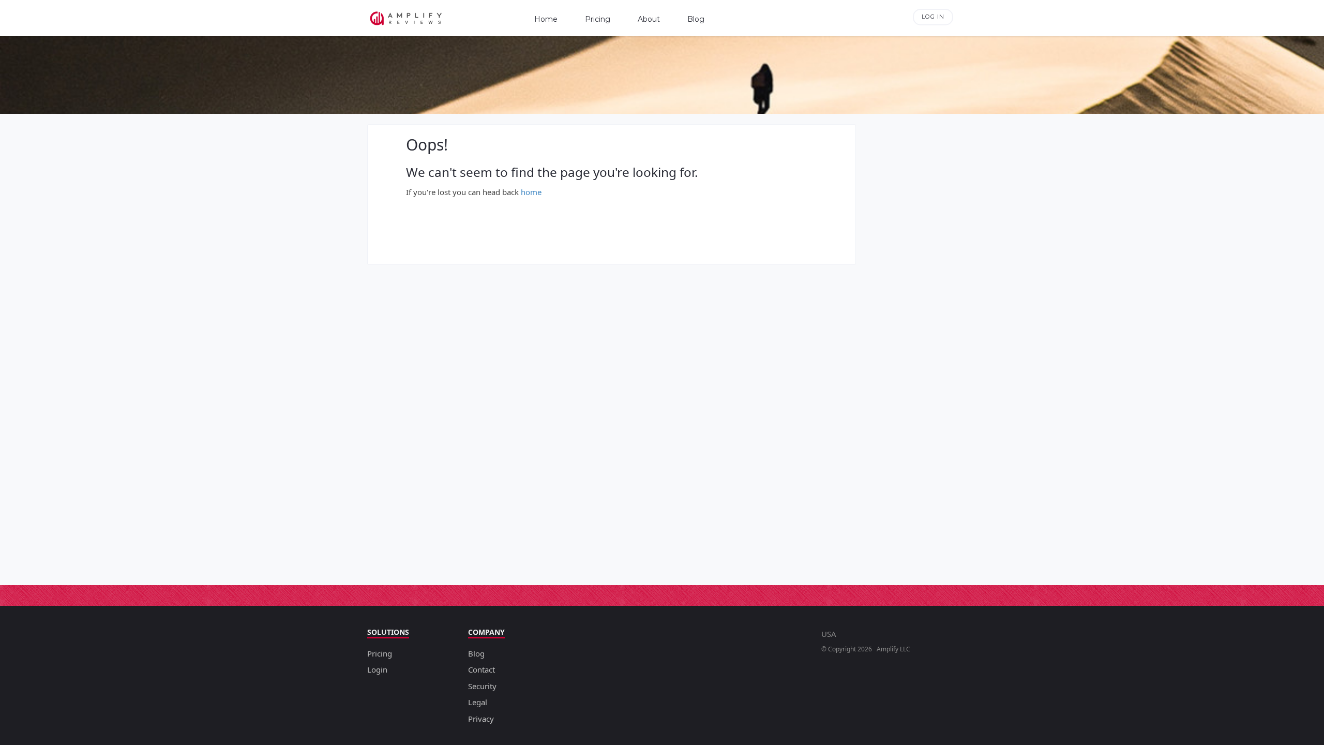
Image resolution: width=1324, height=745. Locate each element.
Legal (477, 702)
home (531, 192)
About (649, 19)
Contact (481, 669)
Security (482, 686)
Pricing (597, 19)
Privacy (481, 718)
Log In (933, 16)
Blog (695, 19)
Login (377, 669)
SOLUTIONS (388, 632)
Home (546, 19)
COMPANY (486, 632)
